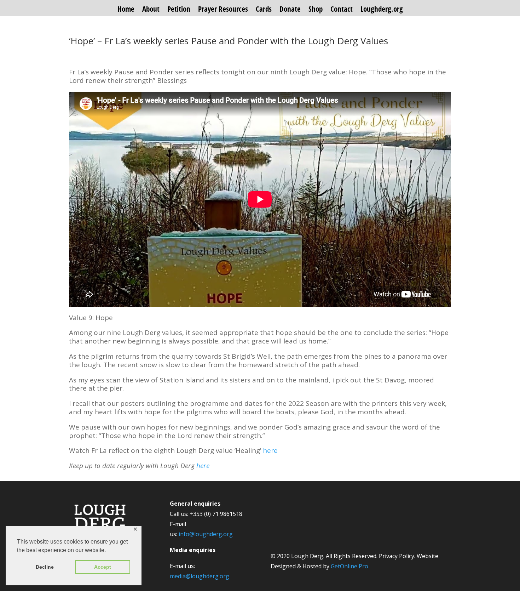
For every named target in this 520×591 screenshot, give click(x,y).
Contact (341, 10)
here (270, 450)
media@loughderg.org (199, 576)
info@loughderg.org (206, 534)
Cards (264, 10)
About (151, 10)
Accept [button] (102, 567)
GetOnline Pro (349, 566)
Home (125, 10)
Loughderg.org (381, 10)
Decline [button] (45, 567)
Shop (315, 10)
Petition (178, 10)
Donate (290, 10)
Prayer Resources (223, 10)
